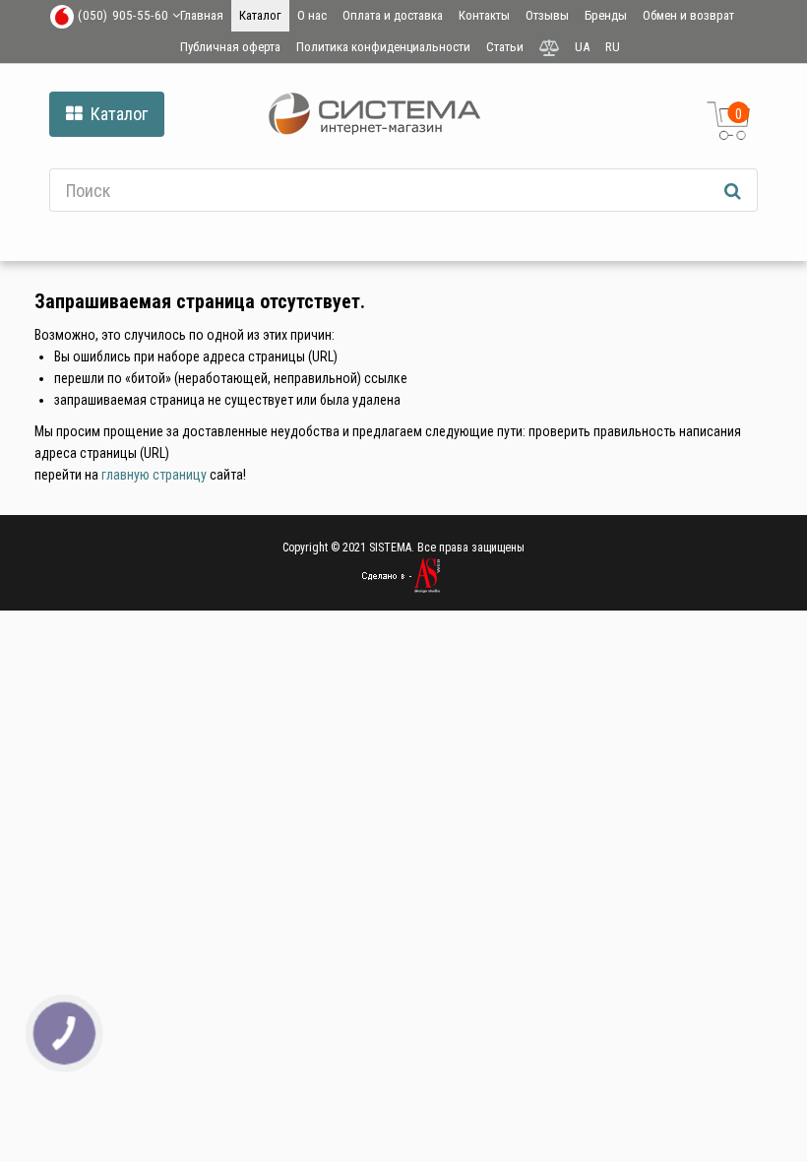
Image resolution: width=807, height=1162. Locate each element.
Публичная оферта (230, 46)
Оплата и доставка (392, 15)
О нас (312, 15)
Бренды (606, 15)
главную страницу (154, 475)
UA (582, 46)
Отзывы (547, 15)
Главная (201, 15)
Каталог (260, 15)
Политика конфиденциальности (383, 46)
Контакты (484, 15)
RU (612, 46)
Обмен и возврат (688, 15)
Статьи (505, 46)
